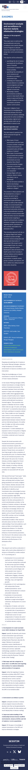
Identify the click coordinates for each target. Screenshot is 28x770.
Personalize (14, 768)
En (22, 1)
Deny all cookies (19, 765)
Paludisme (17, 352)
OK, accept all (8, 765)
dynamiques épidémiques (10, 347)
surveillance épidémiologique (12, 345)
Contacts (18, 2)
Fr (24, 1)
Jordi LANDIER (8, 302)
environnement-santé (10, 349)
